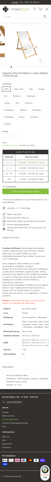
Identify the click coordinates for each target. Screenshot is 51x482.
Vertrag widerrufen (10, 419)
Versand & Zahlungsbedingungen (15, 423)
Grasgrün (29, 103)
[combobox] (25, 16)
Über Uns (6, 437)
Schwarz (7, 124)
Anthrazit (34, 117)
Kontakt (15, 2)
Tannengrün (9, 110)
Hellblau (23, 110)
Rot (5, 96)
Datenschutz (7, 444)
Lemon (7, 103)
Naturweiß (18, 89)
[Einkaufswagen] (40, 9)
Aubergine (31, 96)
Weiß (6, 89)
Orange (41, 89)
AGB (4, 426)
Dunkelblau (9, 117)
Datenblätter (8, 367)
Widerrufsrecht (8, 416)
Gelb (31, 89)
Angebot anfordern (11, 237)
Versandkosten (11, 186)
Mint (17, 103)
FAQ (3, 440)
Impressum (6, 447)
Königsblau (37, 110)
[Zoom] (40, 60)
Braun (21, 117)
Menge (5, 131)
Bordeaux (17, 96)
